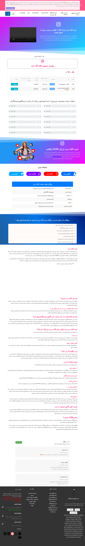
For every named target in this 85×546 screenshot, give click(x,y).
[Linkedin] (8, 533)
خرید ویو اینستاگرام (53, 503)
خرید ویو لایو (52, 505)
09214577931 (17, 522)
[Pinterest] (5, 533)
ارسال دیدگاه (18, 442)
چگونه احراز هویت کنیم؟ (32, 497)
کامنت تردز (32, 174)
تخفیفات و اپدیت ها (10, 8)
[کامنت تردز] (39, 173)
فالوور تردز (67, 174)
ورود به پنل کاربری (32, 493)
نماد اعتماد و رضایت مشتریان (32, 499)
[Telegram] (19, 533)
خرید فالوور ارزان (53, 493)
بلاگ (55, 14)
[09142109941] (2, 516)
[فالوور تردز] (74, 173)
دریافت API (32, 503)
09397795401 (17, 504)
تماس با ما (52, 14)
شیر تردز (15, 174)
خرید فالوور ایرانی (53, 495)
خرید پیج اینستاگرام (53, 509)
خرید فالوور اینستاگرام (56, 156)
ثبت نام (8, 13)
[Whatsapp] (16, 533)
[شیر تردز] (22, 173)
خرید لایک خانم (53, 501)
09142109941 (17, 513)
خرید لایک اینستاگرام (53, 499)
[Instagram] (12, 533)
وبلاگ (32, 505)
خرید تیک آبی (52, 511)
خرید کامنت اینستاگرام (52, 507)
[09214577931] (2, 523)
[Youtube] (19, 537)
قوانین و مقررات (32, 501)
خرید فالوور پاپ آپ (53, 497)
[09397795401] (2, 507)
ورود (13, 13)
